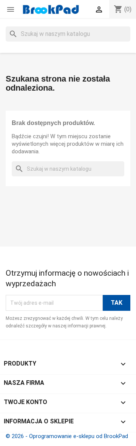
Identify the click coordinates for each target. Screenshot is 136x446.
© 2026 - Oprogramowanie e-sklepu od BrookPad (67, 436)
